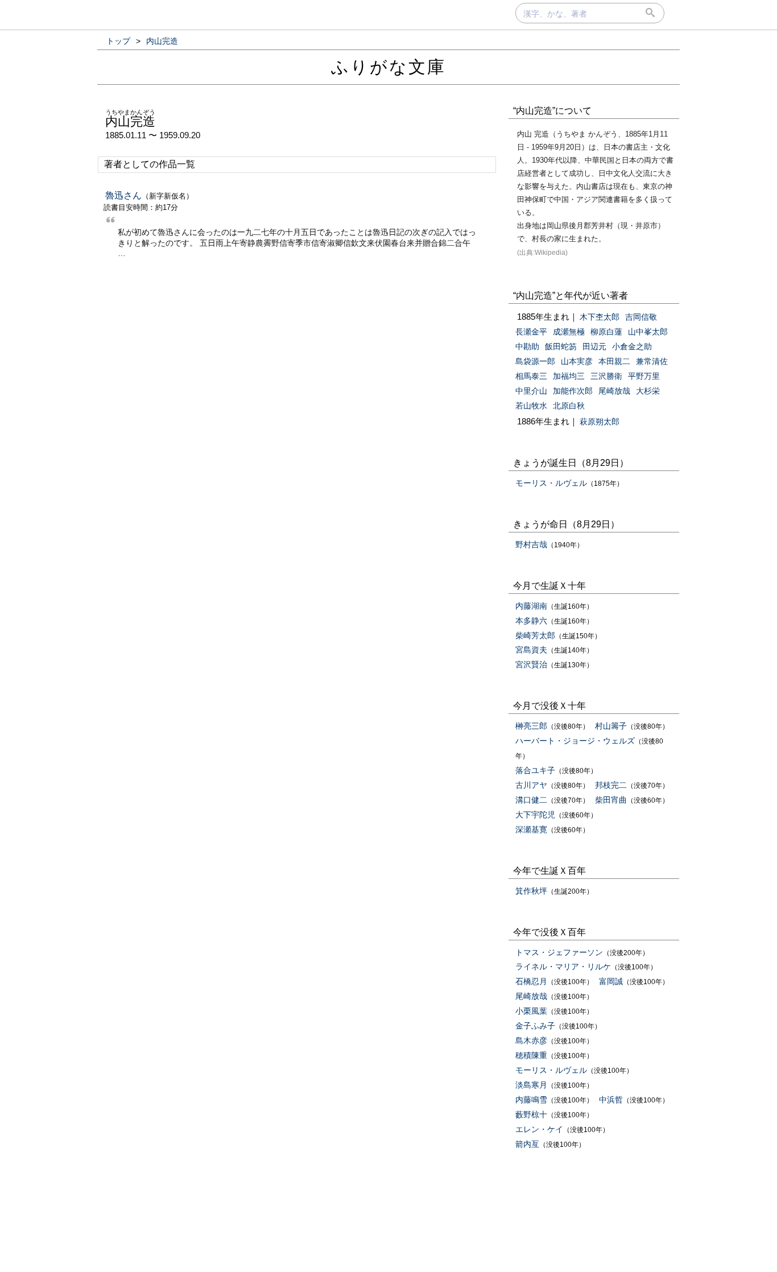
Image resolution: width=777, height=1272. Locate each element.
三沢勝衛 (606, 376)
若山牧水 (531, 405)
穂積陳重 (531, 1055)
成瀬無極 (569, 331)
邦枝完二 (611, 785)
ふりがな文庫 (388, 66)
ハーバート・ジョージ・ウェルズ (575, 740)
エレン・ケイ (539, 1129)
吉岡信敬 (641, 316)
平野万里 (644, 376)
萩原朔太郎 (599, 421)
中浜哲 (611, 1099)
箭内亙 (527, 1144)
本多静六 (531, 620)
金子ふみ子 (535, 1025)
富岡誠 (611, 981)
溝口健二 (531, 799)
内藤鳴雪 (531, 1099)
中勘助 (527, 346)
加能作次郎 (573, 390)
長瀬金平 (531, 331)
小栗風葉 (531, 1010)
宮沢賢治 (531, 664)
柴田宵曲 (611, 799)
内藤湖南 (531, 605)
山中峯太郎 (648, 331)
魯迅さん (123, 195)
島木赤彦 (531, 1040)
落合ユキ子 (535, 770)
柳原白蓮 (606, 331)
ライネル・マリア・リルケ (563, 966)
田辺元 (594, 346)
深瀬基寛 (531, 829)
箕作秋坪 (531, 890)
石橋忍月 (531, 981)
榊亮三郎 (531, 725)
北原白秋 (569, 405)
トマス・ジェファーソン (559, 952)
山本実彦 (577, 361)
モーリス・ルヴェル (551, 483)
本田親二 (614, 361)
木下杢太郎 (599, 316)
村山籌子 (611, 725)
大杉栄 (648, 390)
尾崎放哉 (614, 390)
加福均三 (569, 376)
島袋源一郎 (535, 361)
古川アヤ (531, 785)
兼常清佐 (652, 361)
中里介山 (531, 390)
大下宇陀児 (535, 814)
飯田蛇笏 (561, 346)
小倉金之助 (632, 346)
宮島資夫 (531, 649)
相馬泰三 (531, 376)
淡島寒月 (531, 1084)
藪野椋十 (531, 1114)
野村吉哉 (531, 544)
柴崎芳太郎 (535, 635)
